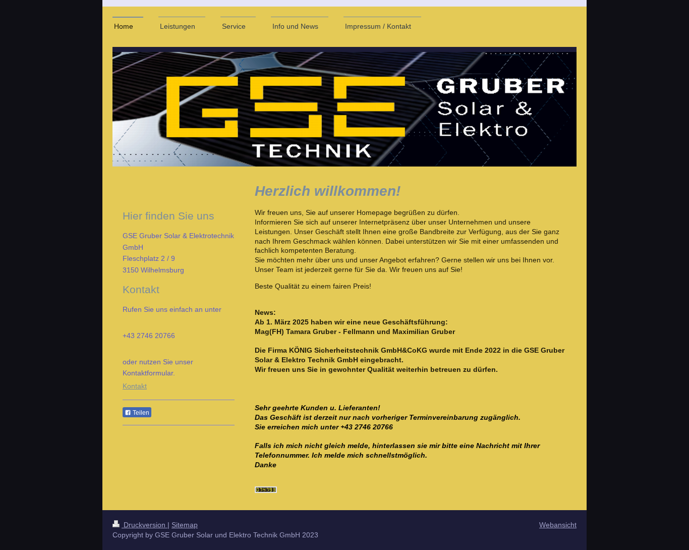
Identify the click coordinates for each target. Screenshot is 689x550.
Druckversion (144, 525)
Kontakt (135, 386)
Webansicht (558, 525)
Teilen (140, 412)
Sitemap (184, 525)
